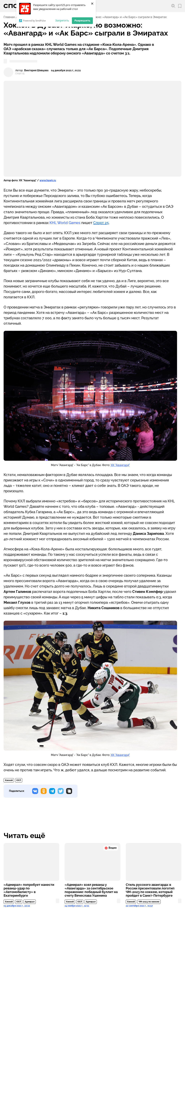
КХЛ (18, 780)
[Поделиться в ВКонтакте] (35, 791)
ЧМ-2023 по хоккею (149, 901)
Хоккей (9, 780)
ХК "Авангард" (120, 465)
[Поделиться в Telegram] (52, 791)
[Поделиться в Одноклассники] (44, 791)
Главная (9, 17)
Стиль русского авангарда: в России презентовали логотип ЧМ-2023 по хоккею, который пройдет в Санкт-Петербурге (150, 890)
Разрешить (82, 20)
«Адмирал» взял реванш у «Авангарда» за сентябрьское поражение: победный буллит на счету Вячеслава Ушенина (91, 890)
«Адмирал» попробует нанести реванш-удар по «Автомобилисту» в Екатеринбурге (29, 890)
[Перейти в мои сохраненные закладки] (179, 6)
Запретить (62, 20)
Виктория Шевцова (36, 70)
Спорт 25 (101, 223)
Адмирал (30, 901)
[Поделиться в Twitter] (61, 791)
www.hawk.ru (48, 180)
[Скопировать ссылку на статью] (69, 791)
